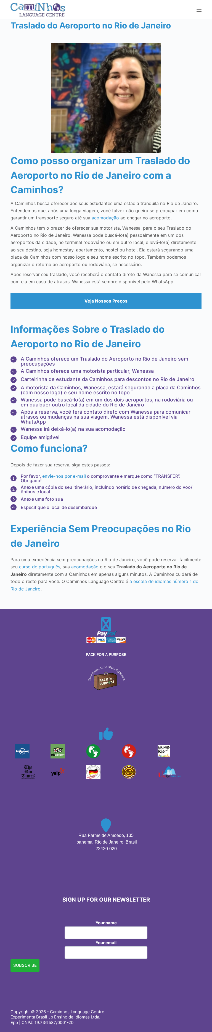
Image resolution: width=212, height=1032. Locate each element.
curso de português (39, 566)
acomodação (105, 217)
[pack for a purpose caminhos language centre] (106, 677)
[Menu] (199, 9)
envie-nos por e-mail (64, 476)
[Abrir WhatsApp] (198, 1018)
